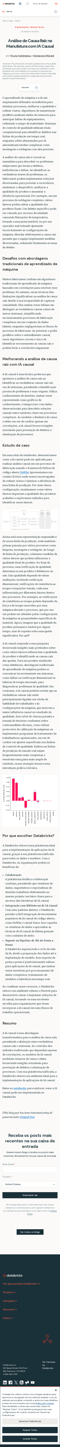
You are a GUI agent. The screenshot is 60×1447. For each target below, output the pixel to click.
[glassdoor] (27, 1382)
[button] (27, 4)
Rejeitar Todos (30, 1430)
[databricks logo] (12, 1275)
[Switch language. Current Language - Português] (20, 4)
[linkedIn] (5, 1382)
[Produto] (14, 1292)
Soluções (8, 1300)
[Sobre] (12, 1318)
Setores (17, 21)
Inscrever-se (30, 1195)
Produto (8, 1292)
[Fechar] (55, 1390)
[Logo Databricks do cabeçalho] (8, 3)
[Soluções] (16, 1301)
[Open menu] (56, 3)
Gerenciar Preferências (30, 1421)
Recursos (8, 1309)
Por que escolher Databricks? (20, 1283)
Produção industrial (30, 27)
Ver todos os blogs (30, 1232)
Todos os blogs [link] (7, 21)
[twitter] (16, 1382)
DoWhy (24, 472)
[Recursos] (16, 1309)
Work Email (8, 1164)
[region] (30, 1415)
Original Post (27, 1117)
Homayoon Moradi (43, 55)
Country (7, 1176)
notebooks (19, 1088)
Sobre (6, 1318)
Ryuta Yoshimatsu (21, 55)
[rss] (21, 1382)
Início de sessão (40, 3)
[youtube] (32, 1382)
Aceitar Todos (30, 1438)
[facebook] (10, 1382)
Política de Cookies (45, 1403)
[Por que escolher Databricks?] (39, 1284)
